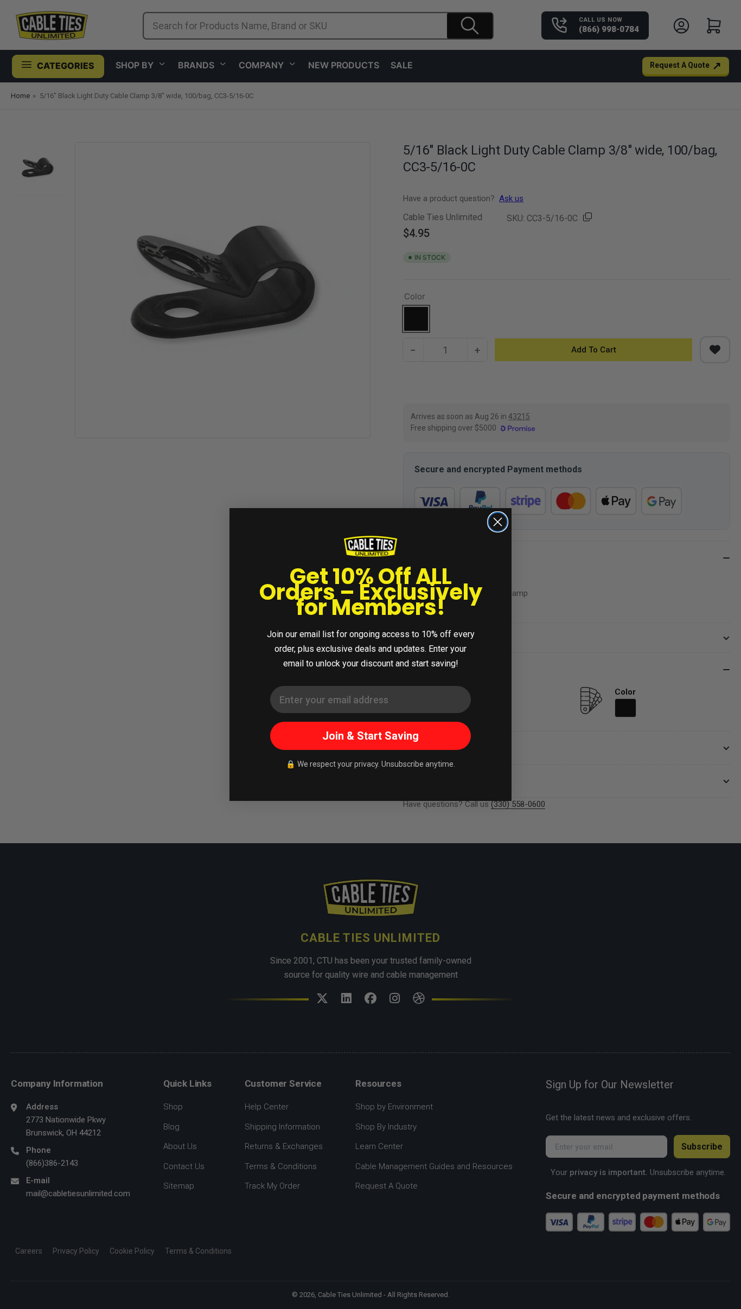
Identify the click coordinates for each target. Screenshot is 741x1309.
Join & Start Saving (370, 735)
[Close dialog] (497, 521)
